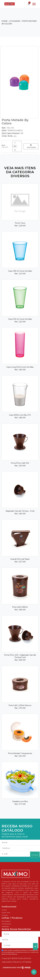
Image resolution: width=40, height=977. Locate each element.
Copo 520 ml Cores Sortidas (20, 319)
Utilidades (5, 926)
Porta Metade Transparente (20, 753)
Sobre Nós (6, 913)
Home (4, 910)
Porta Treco (20, 223)
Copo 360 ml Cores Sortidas (20, 271)
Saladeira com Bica (20, 801)
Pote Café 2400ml (20, 607)
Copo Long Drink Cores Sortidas (20, 367)
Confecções (6, 924)
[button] (34, 3)
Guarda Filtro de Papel (20, 559)
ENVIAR (35, 855)
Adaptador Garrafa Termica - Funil (20, 511)
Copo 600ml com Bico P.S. (20, 415)
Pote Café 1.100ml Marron (20, 705)
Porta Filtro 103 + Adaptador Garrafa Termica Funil (20, 656)
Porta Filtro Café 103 (20, 463)
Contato (5, 915)
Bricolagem (6, 921)
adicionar (31, 147)
